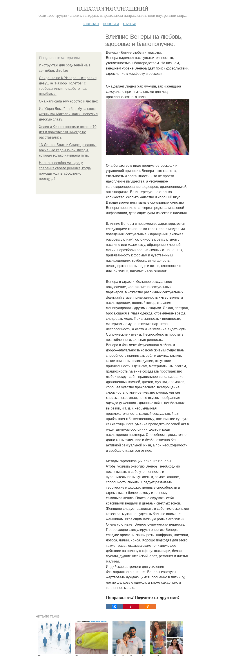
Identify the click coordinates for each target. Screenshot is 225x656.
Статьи (129, 23)
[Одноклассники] (147, 606)
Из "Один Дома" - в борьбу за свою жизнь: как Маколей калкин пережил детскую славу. (68, 114)
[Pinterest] (131, 606)
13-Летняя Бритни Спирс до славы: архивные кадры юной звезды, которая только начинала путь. (67, 150)
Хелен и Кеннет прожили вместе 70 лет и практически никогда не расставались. (67, 132)
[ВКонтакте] (114, 606)
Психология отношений (112, 8)
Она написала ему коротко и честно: (68, 101)
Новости (111, 23)
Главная (91, 23)
